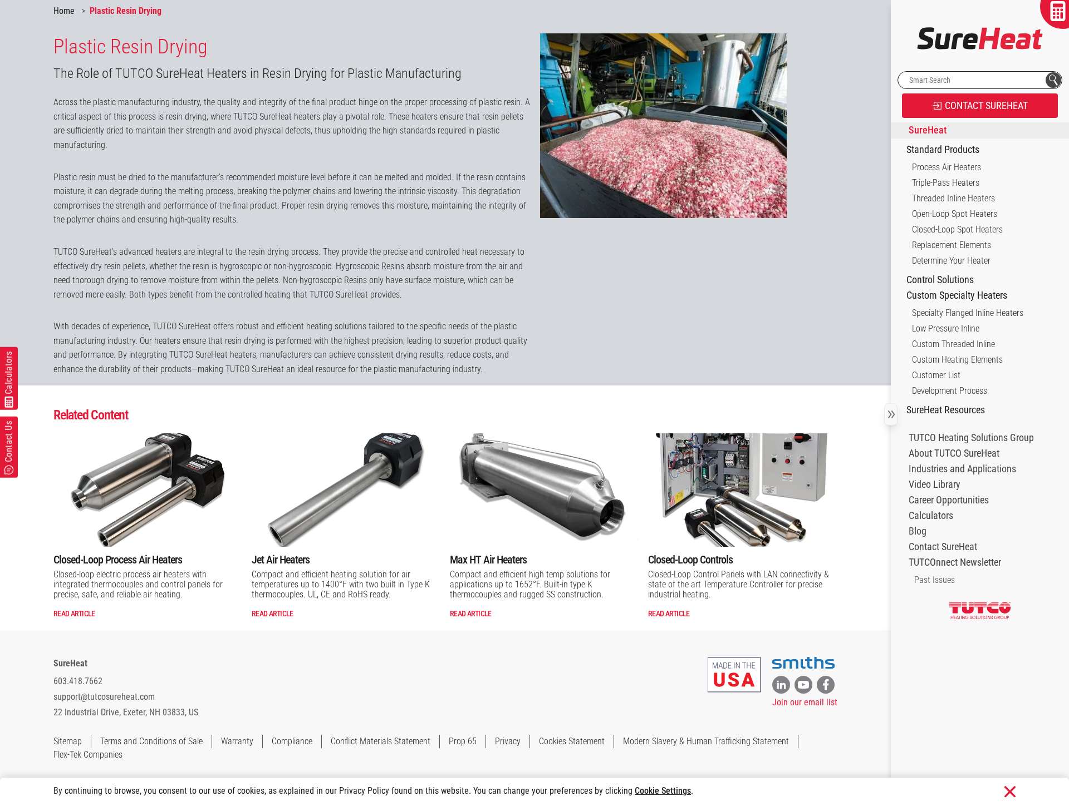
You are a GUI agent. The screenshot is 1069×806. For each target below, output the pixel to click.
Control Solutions (940, 279)
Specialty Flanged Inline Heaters (967, 313)
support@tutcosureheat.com (104, 696)
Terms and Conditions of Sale (151, 741)
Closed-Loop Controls (690, 559)
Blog (917, 531)
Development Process (949, 390)
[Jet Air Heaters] (346, 490)
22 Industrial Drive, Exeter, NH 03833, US (125, 712)
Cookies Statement (572, 741)
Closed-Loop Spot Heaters (957, 229)
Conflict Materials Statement (380, 741)
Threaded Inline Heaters (953, 198)
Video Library (934, 484)
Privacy (508, 741)
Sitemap (67, 741)
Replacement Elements (951, 245)
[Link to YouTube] (803, 685)
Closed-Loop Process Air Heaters (117, 559)
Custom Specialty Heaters (956, 295)
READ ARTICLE (74, 613)
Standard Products (942, 149)
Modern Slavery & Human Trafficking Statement (706, 741)
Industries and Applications (962, 468)
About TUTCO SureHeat (954, 453)
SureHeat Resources (945, 410)
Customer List (936, 375)
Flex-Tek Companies (87, 754)
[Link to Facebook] (826, 685)
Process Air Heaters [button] (946, 167)
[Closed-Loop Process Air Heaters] (148, 490)
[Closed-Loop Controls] (742, 490)
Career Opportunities (949, 500)
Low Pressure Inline (945, 328)
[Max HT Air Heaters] (544, 490)
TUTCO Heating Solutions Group (971, 437)
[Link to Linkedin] (781, 685)
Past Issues (934, 580)
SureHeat (70, 663)
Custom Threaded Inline (953, 344)
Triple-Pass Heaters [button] (945, 182)
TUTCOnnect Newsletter (955, 562)
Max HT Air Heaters (488, 559)
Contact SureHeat (943, 546)
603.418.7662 (77, 681)
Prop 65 (463, 741)
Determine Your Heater (951, 260)
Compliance (292, 741)
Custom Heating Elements (957, 359)
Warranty (237, 741)
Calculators (931, 515)
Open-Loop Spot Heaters (954, 214)
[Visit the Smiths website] (803, 663)
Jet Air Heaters (281, 559)
